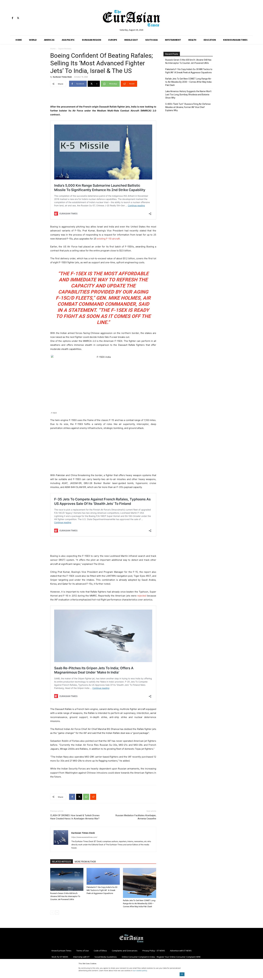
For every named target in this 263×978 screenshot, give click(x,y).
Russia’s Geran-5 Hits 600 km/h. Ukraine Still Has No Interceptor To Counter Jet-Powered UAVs (65, 896)
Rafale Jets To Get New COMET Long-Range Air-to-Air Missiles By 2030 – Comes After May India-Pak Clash (139, 903)
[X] (18, 18)
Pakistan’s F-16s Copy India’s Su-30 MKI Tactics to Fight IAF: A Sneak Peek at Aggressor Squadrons (102, 890)
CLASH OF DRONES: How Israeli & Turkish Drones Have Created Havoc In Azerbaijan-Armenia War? (75, 817)
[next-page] (57, 913)
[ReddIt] (93, 797)
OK (182, 974)
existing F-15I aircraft (108, 238)
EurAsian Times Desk (62, 77)
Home (53, 48)
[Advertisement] (103, 97)
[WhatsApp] (86, 797)
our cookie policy (140, 970)
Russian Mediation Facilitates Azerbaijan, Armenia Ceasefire (136, 817)
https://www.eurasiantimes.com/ (84, 837)
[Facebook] (12, 18)
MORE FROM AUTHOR (85, 861)
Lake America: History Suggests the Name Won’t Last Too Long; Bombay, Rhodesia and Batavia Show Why (188, 94)
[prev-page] (52, 913)
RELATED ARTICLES (61, 861)
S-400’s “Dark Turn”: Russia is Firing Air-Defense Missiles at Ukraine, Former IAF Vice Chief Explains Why (188, 107)
